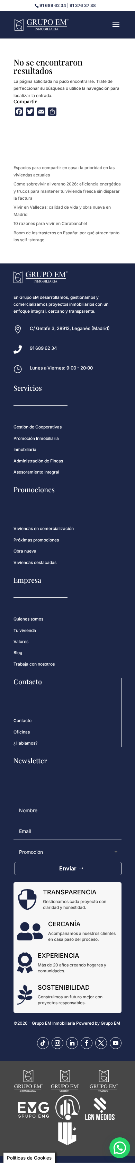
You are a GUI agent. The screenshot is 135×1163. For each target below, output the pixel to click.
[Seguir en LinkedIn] (72, 1043)
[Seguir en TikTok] (43, 1043)
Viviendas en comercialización (44, 528)
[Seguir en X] (101, 1043)
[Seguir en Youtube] (116, 1043)
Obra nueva (25, 551)
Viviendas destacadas (35, 562)
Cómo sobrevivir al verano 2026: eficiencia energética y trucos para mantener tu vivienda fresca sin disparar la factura (67, 191)
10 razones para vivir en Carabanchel (50, 223)
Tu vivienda (25, 630)
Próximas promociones (36, 540)
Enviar (67, 868)
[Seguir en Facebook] (86, 1043)
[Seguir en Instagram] (57, 1043)
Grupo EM (110, 1023)
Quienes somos (28, 619)
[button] (119, 1147)
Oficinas (22, 732)
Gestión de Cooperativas (38, 426)
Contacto (23, 720)
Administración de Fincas (38, 460)
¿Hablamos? (25, 743)
